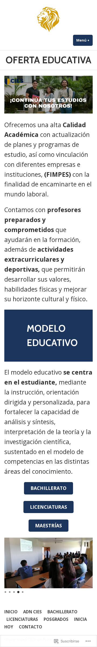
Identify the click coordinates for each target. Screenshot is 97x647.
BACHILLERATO (48, 488)
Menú (84, 40)
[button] (86, 544)
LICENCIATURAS (48, 507)
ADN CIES (32, 611)
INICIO (11, 611)
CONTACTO (30, 626)
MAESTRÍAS (48, 525)
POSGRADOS (56, 619)
